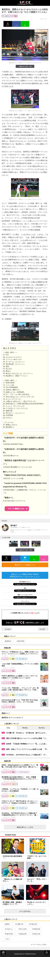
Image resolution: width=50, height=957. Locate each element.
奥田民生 (8, 641)
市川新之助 (33, 924)
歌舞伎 (7, 924)
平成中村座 (9, 934)
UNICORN (20, 641)
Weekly (25, 728)
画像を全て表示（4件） (26, 66)
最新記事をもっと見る (25, 827)
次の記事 (42, 629)
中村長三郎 (36, 934)
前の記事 (7, 629)
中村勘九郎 (36, 929)
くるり (7, 939)
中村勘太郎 (22, 934)
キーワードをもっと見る (38, 944)
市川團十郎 (19, 924)
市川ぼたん (9, 929)
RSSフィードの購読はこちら (26, 565)
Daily (8, 728)
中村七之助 (22, 929)
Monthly (42, 728)
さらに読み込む (25, 911)
